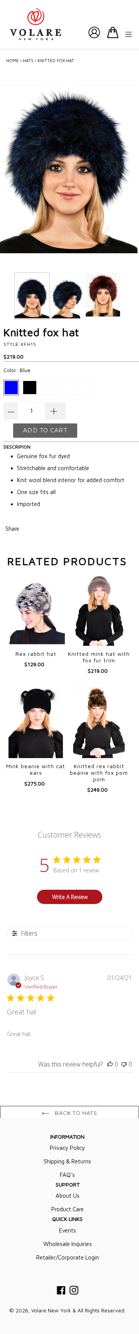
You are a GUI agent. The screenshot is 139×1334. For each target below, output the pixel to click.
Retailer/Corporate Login (67, 1257)
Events (67, 1230)
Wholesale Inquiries (67, 1244)
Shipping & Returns (67, 1161)
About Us (68, 1195)
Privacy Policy (67, 1147)
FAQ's (67, 1174)
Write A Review (70, 897)
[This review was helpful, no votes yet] (110, 1064)
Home (12, 60)
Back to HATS (75, 1113)
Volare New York (51, 1310)
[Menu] (128, 34)
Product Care (67, 1209)
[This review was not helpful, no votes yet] (124, 1064)
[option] (32, 298)
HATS (28, 60)
